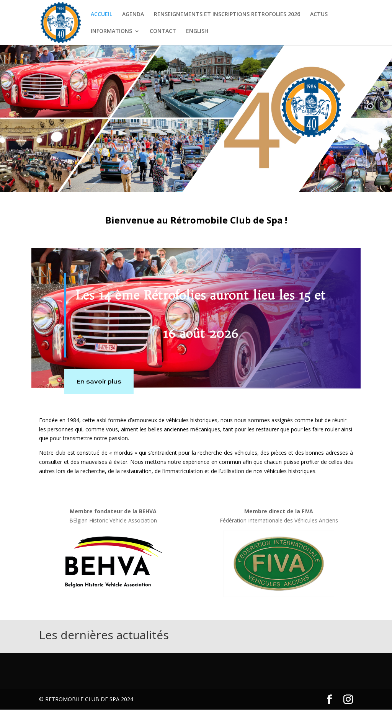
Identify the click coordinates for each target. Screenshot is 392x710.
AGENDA (133, 14)
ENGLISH (197, 31)
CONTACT (163, 31)
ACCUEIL (101, 14)
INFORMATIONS (111, 31)
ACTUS (319, 14)
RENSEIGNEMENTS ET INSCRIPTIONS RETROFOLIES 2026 (227, 14)
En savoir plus (99, 382)
